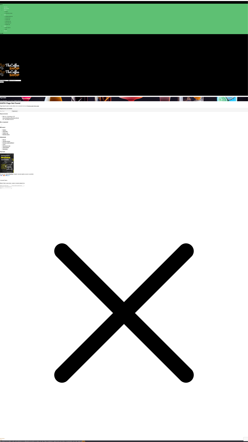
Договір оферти (6, 147)
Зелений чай (7, 49)
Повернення (5, 149)
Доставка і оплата (6, 141)
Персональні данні (6, 145)
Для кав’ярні (5, 40)
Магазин (4, 38)
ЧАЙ (4, 46)
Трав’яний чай (8, 52)
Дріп (6, 60)
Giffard (6, 43)
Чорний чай (7, 50)
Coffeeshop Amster (9, 44)
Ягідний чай (7, 55)
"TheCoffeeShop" (9, 174)
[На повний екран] (1, 438)
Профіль (4, 89)
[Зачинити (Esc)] (3, 438)
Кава (4, 57)
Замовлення (5, 131)
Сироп (4, 41)
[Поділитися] (2, 438)
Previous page (30, 106)
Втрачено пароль (6, 134)
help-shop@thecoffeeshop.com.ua (11, 117)
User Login (2, 91)
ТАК (83, 441)
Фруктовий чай (8, 54)
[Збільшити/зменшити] (0, 438)
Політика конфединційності (8, 142)
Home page (36, 106)
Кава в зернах (8, 58)
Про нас (4, 139)
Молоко (4, 61)
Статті (4, 144)
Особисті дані (5, 133)
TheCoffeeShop (3, 100)
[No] (85, 441)
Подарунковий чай (9, 47)
